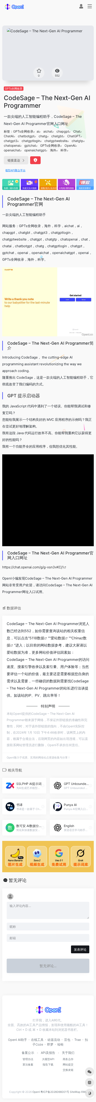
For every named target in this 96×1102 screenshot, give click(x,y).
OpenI (36, 1091)
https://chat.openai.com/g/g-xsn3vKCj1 (33, 567)
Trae (77, 1040)
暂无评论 (18, 880)
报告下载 (48, 1064)
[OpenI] (14, 6)
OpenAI (70, 145)
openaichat (12, 150)
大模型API (48, 1059)
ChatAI (9, 136)
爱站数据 (58, 638)
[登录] (81, 7)
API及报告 (48, 1053)
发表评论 (80, 949)
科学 (64, 150)
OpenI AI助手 (17, 1040)
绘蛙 (60, 1044)
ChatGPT (73, 136)
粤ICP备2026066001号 (54, 1091)
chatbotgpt (26, 136)
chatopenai (12, 145)
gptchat (30, 145)
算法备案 (28, 1064)
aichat (47, 131)
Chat (76, 131)
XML (84, 1091)
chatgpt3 (10, 141)
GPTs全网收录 (13, 88)
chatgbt (57, 136)
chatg (43, 136)
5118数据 (36, 638)
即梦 (50, 1044)
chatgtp (77, 141)
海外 (53, 150)
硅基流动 (54, 1040)
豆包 (67, 1040)
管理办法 (28, 1059)
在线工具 (37, 1040)
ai (38, 131)
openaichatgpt (35, 150)
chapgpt (62, 131)
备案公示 (28, 1053)
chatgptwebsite (55, 141)
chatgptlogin (31, 141)
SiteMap (75, 1091)
